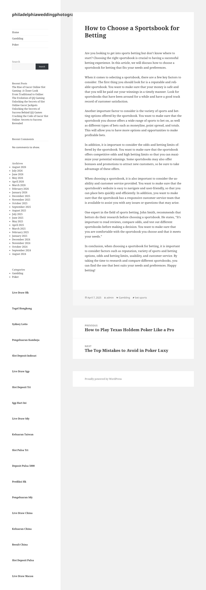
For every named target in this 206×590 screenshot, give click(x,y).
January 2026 (19, 192)
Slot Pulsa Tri (20, 450)
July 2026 (17, 170)
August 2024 (19, 254)
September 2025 (21, 207)
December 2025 (21, 196)
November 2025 (21, 199)
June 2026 (17, 174)
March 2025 (19, 228)
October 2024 (19, 246)
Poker (15, 44)
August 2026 (19, 167)
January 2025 (19, 236)
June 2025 (17, 217)
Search (16, 61)
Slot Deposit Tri (21, 387)
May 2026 (17, 178)
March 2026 (19, 185)
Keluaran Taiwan (22, 434)
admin (110, 297)
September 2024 (21, 250)
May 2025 (17, 221)
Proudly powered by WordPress (103, 379)
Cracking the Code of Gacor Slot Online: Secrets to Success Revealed (30, 119)
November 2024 (21, 243)
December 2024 (21, 239)
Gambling (17, 38)
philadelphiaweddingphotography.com (51, 14)
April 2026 (18, 181)
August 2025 (19, 210)
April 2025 (18, 225)
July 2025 (17, 214)
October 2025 (19, 203)
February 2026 (20, 188)
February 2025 (20, 232)
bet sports (141, 297)
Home (15, 32)
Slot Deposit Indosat (24, 355)
